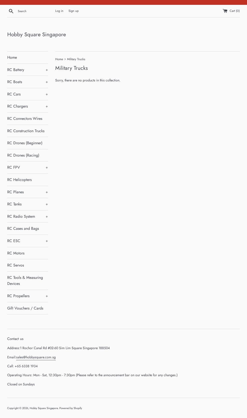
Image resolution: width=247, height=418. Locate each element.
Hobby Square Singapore (36, 34)
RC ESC (27, 241)
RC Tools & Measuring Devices (25, 281)
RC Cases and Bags (23, 228)
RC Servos (15, 265)
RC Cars (27, 94)
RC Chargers (27, 106)
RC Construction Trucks (25, 131)
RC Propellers (27, 296)
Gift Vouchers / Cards (25, 308)
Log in (59, 11)
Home (12, 57)
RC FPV (27, 167)
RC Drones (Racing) (23, 155)
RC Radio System (27, 216)
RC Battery (27, 69)
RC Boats (27, 82)
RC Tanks (27, 204)
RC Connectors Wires (24, 118)
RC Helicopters (19, 179)
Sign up (74, 11)
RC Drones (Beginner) (24, 143)
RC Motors (15, 253)
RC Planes (27, 192)
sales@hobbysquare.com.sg (36, 357)
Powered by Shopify (70, 408)
